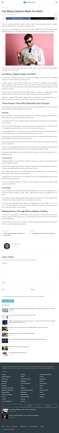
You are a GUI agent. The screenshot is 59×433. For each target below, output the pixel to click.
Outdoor (23, 401)
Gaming (23, 374)
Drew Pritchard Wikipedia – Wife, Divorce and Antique (22, 409)
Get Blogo (12, 429)
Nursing (23, 399)
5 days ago (11, 316)
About (3, 426)
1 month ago (12, 341)
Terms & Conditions (33, 426)
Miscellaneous (24, 394)
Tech (41, 388)
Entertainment (5, 392)
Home (3, 7)
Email (4, 289)
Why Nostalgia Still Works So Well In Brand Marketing (22, 333)
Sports (41, 385)
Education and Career (7, 388)
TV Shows (42, 394)
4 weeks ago (12, 329)
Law (22, 385)
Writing (42, 397)
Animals (4, 374)
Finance (7, 7)
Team (8, 426)
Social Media (43, 383)
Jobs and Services (25, 383)
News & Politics (25, 397)
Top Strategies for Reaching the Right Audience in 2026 (22, 315)
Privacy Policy (15, 426)
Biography (4, 381)
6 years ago (12, 348)
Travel (41, 392)
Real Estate (43, 379)
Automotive (5, 379)
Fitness (4, 399)
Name (4, 282)
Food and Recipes (6, 401)
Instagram (23, 381)
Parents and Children (45, 374)
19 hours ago (12, 311)
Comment (5, 263)
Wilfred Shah (6, 14)
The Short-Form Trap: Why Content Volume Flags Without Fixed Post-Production (28, 327)
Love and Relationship (27, 390)
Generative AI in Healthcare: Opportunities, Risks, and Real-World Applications (28, 339)
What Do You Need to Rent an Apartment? (19, 346)
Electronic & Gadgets (7, 390)
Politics (42, 377)
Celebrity (4, 385)
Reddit (41, 381)
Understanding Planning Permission (18, 352)
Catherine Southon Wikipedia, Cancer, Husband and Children (24, 415)
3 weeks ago (12, 324)
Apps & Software (6, 377)
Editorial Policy (23, 426)
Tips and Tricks (44, 390)
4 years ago (12, 354)
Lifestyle (23, 388)
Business (4, 383)
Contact (42, 426)
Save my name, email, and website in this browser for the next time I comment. (23, 296)
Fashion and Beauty (7, 394)
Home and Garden (26, 379)
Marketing (23, 392)
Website (33, 289)
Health (22, 377)
